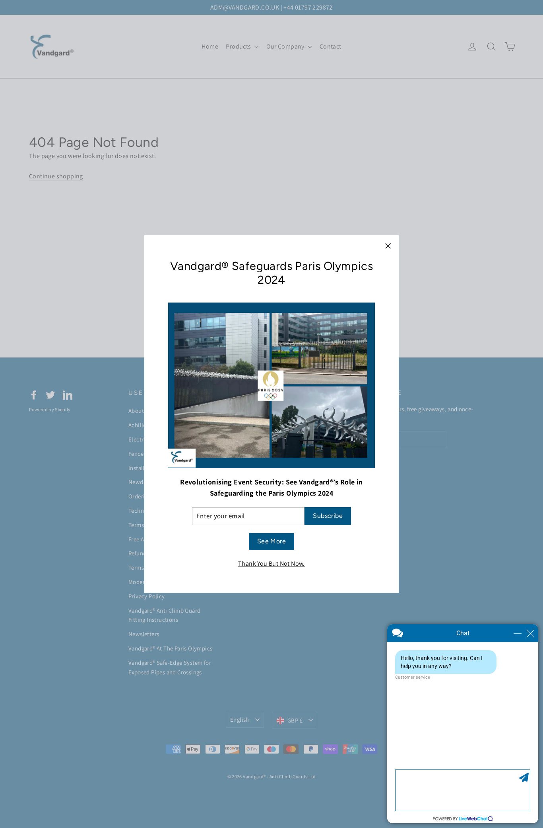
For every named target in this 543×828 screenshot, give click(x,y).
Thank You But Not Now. (271, 563)
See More (271, 541)
